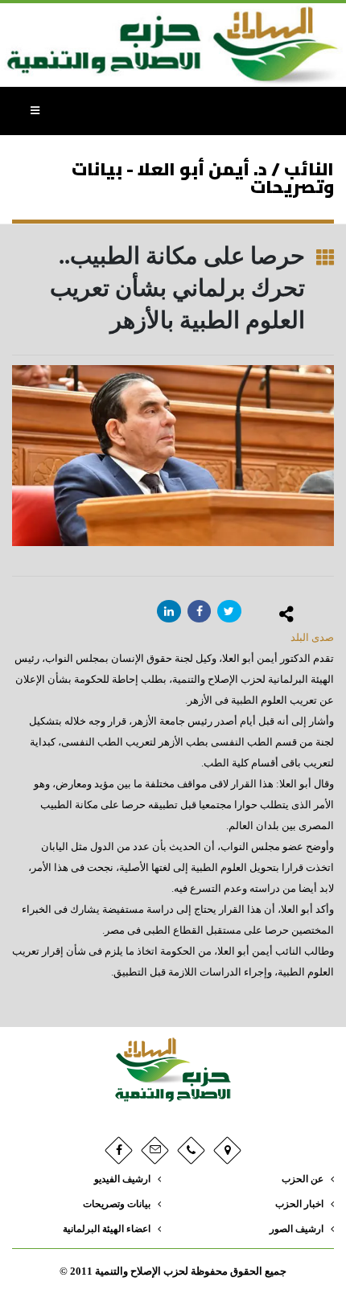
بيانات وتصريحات (116, 1204)
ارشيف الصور (296, 1229)
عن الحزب (302, 1179)
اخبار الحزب (299, 1204)
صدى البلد (312, 637)
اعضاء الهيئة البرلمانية (106, 1229)
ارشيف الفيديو (122, 1179)
